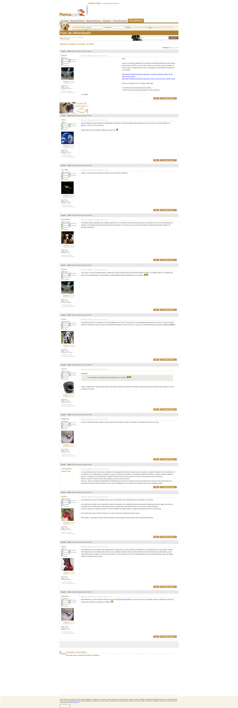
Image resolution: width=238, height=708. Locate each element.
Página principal (64, 37)
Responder (173, 43)
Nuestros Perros (77, 21)
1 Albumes (69, 245)
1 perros (68, 247)
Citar (156, 98)
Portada (64, 21)
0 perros (68, 83)
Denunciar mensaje (168, 98)
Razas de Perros (93, 21)
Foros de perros (72, 37)
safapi (63, 319)
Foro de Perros (135, 21)
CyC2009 (64, 170)
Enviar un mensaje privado (68, 92)
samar (63, 546)
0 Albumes (69, 81)
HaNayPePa (65, 219)
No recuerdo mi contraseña (141, 27)
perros (116, 3)
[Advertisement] (133, 10)
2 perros (68, 346)
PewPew (64, 496)
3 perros (68, 573)
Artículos (107, 21)
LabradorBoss (66, 469)
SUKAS (64, 369)
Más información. (74, 702)
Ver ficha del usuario (67, 91)
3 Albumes (69, 345)
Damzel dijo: (84, 373)
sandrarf (176, 47)
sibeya (63, 120)
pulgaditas (65, 419)
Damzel (172, 47)
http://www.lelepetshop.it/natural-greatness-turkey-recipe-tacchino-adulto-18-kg (148, 79)
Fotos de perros (120, 21)
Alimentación (80, 37)
